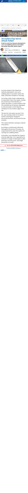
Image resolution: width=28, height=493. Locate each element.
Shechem (10, 52)
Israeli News (12, 28)
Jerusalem (4, 52)
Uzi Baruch (6, 48)
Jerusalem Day (17, 52)
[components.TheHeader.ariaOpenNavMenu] (4, 1)
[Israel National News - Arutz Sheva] (14, 1)
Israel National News (5, 28)
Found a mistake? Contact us (13, 148)
